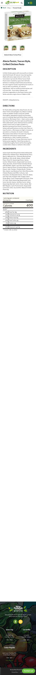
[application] (28, 671)
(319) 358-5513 (26, 642)
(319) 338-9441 (9, 642)
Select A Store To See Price (12, 55)
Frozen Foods (17, 8)
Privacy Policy (15, 672)
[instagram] (20, 621)
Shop (9, 8)
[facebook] (15, 621)
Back (4, 8)
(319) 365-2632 (9, 660)
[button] (6, 48)
